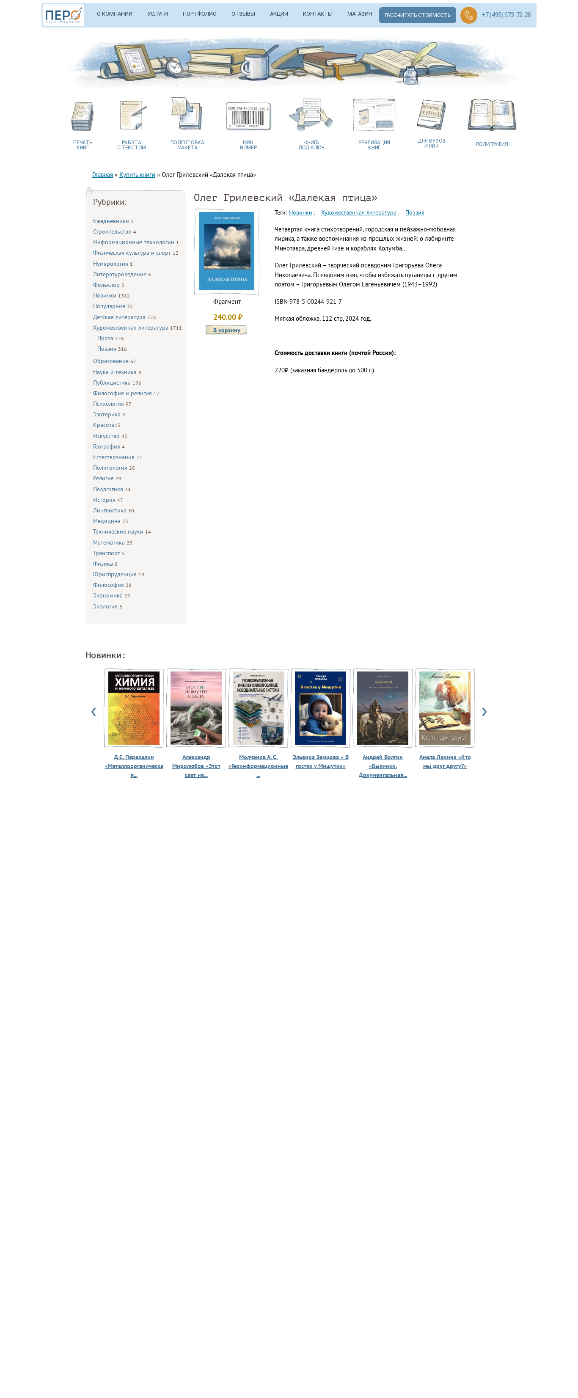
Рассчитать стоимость (418, 15)
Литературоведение (122, 274)
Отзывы (243, 14)
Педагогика (112, 489)
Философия (112, 585)
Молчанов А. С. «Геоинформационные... (258, 766)
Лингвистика (113, 510)
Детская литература (124, 317)
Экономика (111, 595)
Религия (107, 478)
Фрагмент (227, 301)
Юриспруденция (118, 574)
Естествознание (117, 457)
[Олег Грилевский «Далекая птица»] (226, 288)
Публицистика (117, 382)
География (109, 446)
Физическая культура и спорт (136, 252)
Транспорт (109, 553)
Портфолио (200, 14)
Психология (112, 403)
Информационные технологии (136, 242)
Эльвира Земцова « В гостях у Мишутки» (321, 761)
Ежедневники (113, 221)
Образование (114, 361)
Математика (112, 542)
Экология (107, 606)
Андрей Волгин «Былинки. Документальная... (383, 766)
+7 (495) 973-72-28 (506, 14)
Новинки (111, 295)
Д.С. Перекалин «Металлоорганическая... (134, 766)
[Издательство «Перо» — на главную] (66, 15)
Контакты (318, 14)
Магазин (359, 14)
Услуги (157, 14)
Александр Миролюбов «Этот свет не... (196, 766)
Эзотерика (109, 414)
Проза (110, 338)
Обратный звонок (468, 15)
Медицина (110, 521)
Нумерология (113, 263)
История (108, 500)
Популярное (113, 306)
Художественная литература (137, 327)
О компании (114, 14)
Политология (114, 467)
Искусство (110, 436)
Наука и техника (117, 372)
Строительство (114, 231)
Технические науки (122, 531)
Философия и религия (126, 393)
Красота (107, 425)
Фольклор (108, 285)
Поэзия (112, 348)
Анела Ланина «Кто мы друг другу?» (445, 761)
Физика (105, 563)
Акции (279, 14)
